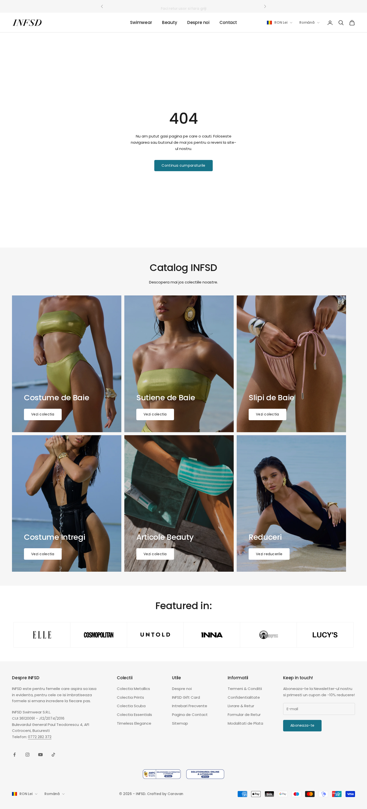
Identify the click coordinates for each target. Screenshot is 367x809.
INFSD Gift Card (186, 697)
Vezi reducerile (269, 553)
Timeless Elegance (134, 723)
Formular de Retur (244, 714)
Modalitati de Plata (245, 723)
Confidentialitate (244, 697)
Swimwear (141, 22)
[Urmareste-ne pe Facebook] (14, 754)
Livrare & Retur (241, 705)
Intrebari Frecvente (189, 705)
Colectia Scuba (131, 705)
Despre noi (198, 22)
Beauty (169, 22)
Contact (228, 22)
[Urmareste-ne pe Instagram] (27, 754)
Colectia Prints (130, 697)
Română (307, 22)
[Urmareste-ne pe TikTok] (53, 754)
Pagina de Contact (190, 714)
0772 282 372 (39, 736)
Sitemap (180, 723)
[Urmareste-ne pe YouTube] (40, 754)
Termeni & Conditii (245, 688)
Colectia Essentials (134, 714)
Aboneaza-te (302, 725)
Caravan (175, 793)
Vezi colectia (42, 414)
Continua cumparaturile (183, 165)
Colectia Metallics (133, 688)
